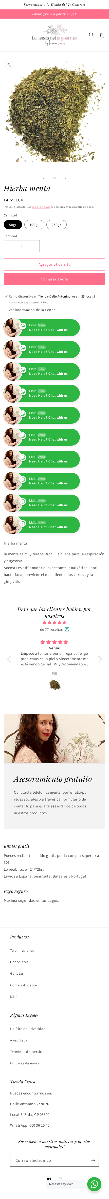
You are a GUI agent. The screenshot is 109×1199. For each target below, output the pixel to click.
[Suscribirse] (93, 1161)
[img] (54, 622)
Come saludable (23, 985)
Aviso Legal (19, 1040)
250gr (56, 224)
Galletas (17, 973)
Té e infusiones (22, 950)
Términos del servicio (27, 1051)
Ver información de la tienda (32, 309)
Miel (13, 996)
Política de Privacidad (27, 1028)
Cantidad (10, 236)
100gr (34, 224)
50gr (13, 224)
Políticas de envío (24, 1063)
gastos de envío (41, 207)
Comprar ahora (54, 279)
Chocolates (19, 962)
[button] (6, 35)
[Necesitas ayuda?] (94, 1184)
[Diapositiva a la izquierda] (43, 177)
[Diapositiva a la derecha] (65, 177)
